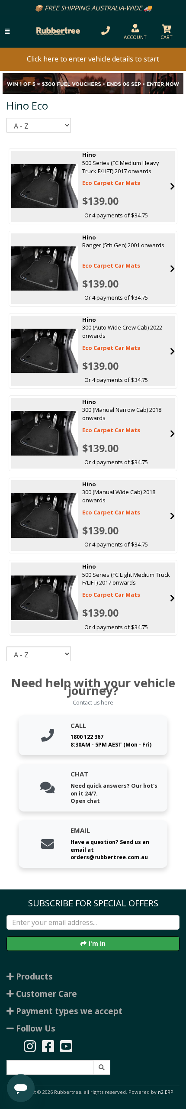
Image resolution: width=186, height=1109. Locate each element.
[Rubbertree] (57, 31)
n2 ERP (165, 1092)
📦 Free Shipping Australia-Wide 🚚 (93, 7)
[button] (7, 31)
